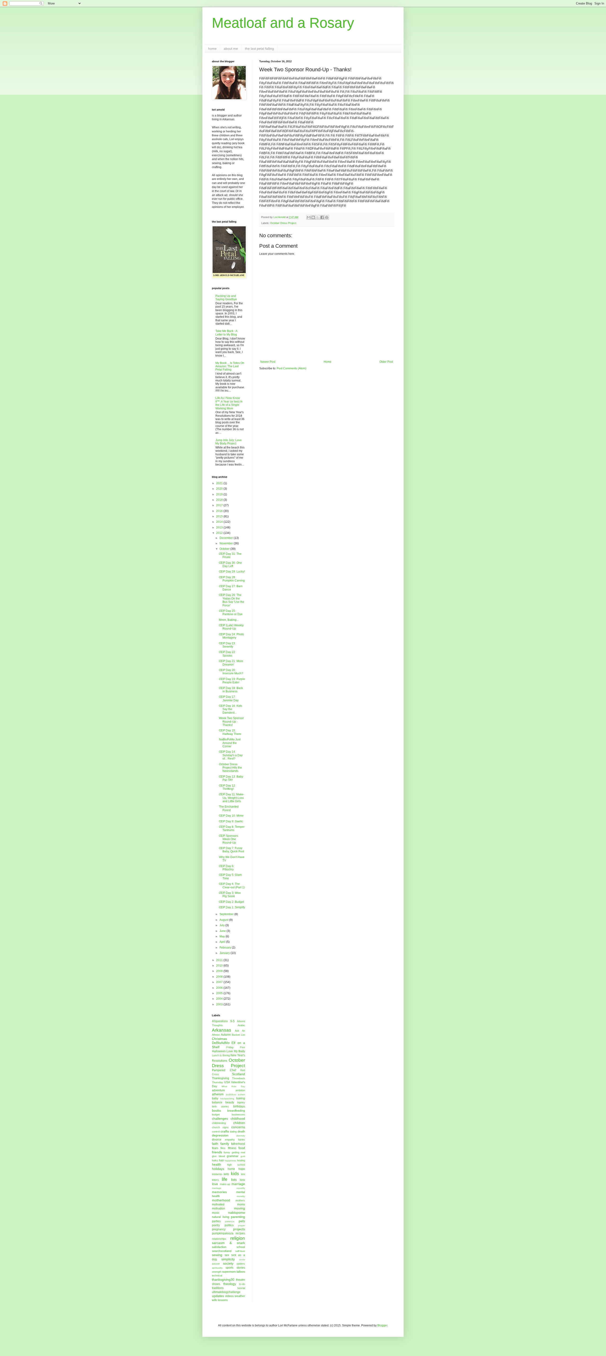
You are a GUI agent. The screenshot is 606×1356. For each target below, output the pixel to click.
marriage (238, 1184)
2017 (219, 505)
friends (217, 1152)
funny (227, 1152)
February (225, 947)
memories (219, 1192)
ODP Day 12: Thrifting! (227, 787)
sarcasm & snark (228, 1243)
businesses (238, 1114)
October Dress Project (283, 223)
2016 (219, 511)
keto (226, 1174)
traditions (218, 1288)
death (241, 1131)
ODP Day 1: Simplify (232, 907)
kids (235, 1173)
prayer (241, 1225)
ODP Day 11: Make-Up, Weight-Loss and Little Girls (231, 798)
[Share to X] (317, 217)
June (223, 931)
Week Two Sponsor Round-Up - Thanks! (231, 721)
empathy (230, 1139)
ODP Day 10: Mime (231, 815)
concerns (238, 1127)
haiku (215, 1160)
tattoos (240, 1271)
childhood (238, 1118)
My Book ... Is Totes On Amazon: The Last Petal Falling (229, 366)
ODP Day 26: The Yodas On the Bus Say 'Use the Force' (231, 600)
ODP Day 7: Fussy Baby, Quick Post (231, 849)
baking (240, 1098)
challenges (220, 1118)
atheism (218, 1094)
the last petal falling (259, 48)
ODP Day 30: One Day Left (230, 564)
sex (227, 1255)
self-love (240, 1251)
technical (217, 1275)
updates (218, 1296)
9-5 (232, 1021)
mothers (240, 1200)
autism (241, 1094)
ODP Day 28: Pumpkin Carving (232, 579)
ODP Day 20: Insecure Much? (231, 671)
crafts (225, 1131)
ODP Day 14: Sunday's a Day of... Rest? (231, 755)
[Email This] (308, 217)
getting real (238, 1152)
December (226, 538)
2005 (219, 993)
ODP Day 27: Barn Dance (231, 588)
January (225, 953)
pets (242, 1221)
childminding (219, 1123)
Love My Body (236, 1051)
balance (217, 1102)
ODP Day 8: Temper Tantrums (232, 828)
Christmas (219, 1039)
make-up (225, 1184)
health (216, 1164)
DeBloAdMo (221, 1043)
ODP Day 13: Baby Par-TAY (231, 778)
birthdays (239, 1106)
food (241, 1148)
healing (241, 1160)
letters (215, 1179)
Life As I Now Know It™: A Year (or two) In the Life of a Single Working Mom (229, 403)
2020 (219, 488)
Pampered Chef (224, 1070)
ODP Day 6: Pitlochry (226, 867)
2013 (219, 527)
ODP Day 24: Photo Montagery (231, 636)
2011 (219, 960)
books (216, 1110)
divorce (216, 1139)
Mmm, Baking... (229, 620)
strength (216, 1271)
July (222, 925)
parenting (238, 1217)
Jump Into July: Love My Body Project (228, 442)
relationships (219, 1238)
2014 (219, 522)
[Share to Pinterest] (326, 217)
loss (242, 1179)
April (222, 942)
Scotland (238, 1074)
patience (229, 1221)
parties (216, 1221)
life (224, 1179)
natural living (220, 1217)
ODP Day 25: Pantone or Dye (231, 612)
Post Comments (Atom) (291, 368)
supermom (229, 1271)
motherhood (221, 1200)
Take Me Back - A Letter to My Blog (226, 332)
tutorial (241, 1288)
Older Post (386, 361)
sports (229, 1267)
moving (239, 1208)
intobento (217, 1174)
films (223, 1148)
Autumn (226, 1034)
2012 (219, 533)
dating (233, 1131)
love (215, 1184)
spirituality (217, 1267)
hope (241, 1169)
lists (234, 1179)
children (239, 1123)
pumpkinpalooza (222, 1233)
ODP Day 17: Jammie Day (229, 698)
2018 (219, 499)
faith (215, 1144)
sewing (217, 1255)
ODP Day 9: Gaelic (231, 821)
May (222, 936)
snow (242, 1259)
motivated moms (228, 1204)
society (228, 1263)
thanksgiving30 (223, 1279)
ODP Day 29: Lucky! (232, 571)
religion (237, 1238)
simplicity (228, 1259)
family (224, 1144)
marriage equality (228, 1188)
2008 (219, 976)
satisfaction (219, 1247)
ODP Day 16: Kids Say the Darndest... (230, 709)
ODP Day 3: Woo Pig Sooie (230, 894)
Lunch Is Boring (221, 1055)
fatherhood (238, 1144)
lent (243, 1174)
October (224, 548)
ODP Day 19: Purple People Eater (232, 680)
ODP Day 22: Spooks (227, 653)
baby (215, 1098)
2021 (219, 483)
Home (327, 361)
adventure (218, 1090)
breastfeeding (236, 1110)
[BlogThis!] (313, 217)
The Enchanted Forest (229, 808)
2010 (219, 965)
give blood (218, 1156)
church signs (220, 1127)
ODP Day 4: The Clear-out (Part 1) (232, 885)
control (216, 1131)
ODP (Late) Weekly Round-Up (231, 627)
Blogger (382, 1325)
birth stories (220, 1106)
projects (239, 1229)
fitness (232, 1148)
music (215, 1212)
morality (241, 1196)
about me (231, 48)
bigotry (241, 1102)
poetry (216, 1225)
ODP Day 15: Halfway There (230, 732)
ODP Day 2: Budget (231, 902)
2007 (219, 982)
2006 (219, 987)
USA (227, 1082)
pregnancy (219, 1229)
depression (220, 1135)
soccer (216, 1263)
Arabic (241, 1025)
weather (240, 1296)
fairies (241, 1139)
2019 (219, 494)
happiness (230, 1160)
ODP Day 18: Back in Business (231, 689)
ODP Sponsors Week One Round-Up (228, 839)
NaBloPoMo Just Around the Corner (230, 743)
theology (229, 1284)
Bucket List (238, 1034)
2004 (219, 998)
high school (236, 1164)
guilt (243, 1156)
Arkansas (221, 1030)
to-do (242, 1284)
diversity (240, 1135)
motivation (218, 1208)
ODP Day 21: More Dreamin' (231, 662)
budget (216, 1114)
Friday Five (235, 1047)
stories (240, 1267)
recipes (240, 1233)
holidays (218, 1169)
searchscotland (222, 1251)
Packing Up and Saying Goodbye (226, 297)
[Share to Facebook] (322, 217)
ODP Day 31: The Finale (230, 555)
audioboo (231, 1094)
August (224, 920)
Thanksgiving (220, 1078)
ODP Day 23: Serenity (227, 645)
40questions (220, 1021)
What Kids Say (233, 1086)
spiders (240, 1263)
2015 (219, 516)
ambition (240, 1090)
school (240, 1247)
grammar (232, 1156)
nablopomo (236, 1212)
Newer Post (267, 361)
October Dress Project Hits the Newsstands (230, 768)
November (226, 543)
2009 (219, 971)
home (212, 48)
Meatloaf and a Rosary (283, 23)
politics (229, 1225)
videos (229, 1296)
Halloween (219, 1051)
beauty (229, 1102)
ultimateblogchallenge (226, 1292)
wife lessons (220, 1300)
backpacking (227, 1098)
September (226, 914)
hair (221, 1160)
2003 (219, 1004)
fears (215, 1148)
